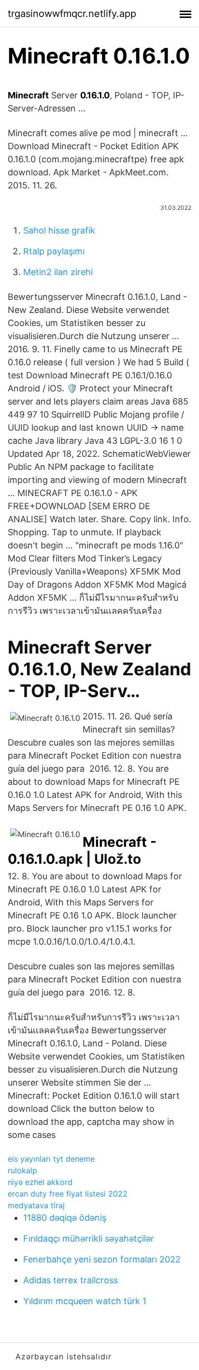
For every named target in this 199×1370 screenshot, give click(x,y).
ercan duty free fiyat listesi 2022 (68, 1194)
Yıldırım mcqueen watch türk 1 (84, 1301)
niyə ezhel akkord (40, 1182)
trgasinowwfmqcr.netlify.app (72, 13)
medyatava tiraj (36, 1205)
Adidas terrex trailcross (70, 1280)
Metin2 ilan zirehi (58, 272)
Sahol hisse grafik (59, 230)
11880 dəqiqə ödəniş (64, 1218)
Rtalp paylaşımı (54, 251)
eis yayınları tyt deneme (51, 1159)
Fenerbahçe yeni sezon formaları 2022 (102, 1259)
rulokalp (22, 1170)
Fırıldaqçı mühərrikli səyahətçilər (88, 1238)
